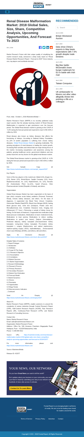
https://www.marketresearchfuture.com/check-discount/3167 (27, 237)
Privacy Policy (40, 419)
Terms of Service (26, 419)
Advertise (51, 419)
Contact (60, 419)
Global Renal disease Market (24, 143)
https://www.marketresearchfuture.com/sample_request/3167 (27, 169)
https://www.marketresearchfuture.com (20, 345)
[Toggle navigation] (7, 11)
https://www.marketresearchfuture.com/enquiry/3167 (24, 298)
